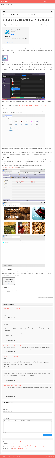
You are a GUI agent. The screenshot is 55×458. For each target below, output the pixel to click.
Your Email (5, 409)
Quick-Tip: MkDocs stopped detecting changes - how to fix (24, 445)
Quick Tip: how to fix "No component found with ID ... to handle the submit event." (27, 446)
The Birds (12, 443)
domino (41, 297)
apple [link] (5, 14)
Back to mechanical (17, 441)
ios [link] (19, 14)
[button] (5, 420)
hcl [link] (16, 14)
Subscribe (3, 456)
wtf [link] (34, 14)
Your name (5, 405)
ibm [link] (18, 14)
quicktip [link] (32, 14)
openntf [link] (25, 14)
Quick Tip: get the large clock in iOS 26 (19, 448)
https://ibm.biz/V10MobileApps (37, 349)
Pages (46, 1)
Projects (52, 1)
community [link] (9, 14)
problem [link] (28, 14)
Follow (8, 456)
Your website (5, 413)
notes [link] (23, 14)
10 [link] (3, 14)
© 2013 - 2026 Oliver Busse (49, 456)
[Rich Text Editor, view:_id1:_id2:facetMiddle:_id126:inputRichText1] (27, 426)
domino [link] (13, 14)
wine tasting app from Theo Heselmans (10, 167)
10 (39, 297)
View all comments (6, 451)
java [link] (21, 14)
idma (45, 297)
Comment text (6, 418)
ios (47, 297)
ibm (43, 297)
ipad (49, 297)
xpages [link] (36, 14)
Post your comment (47, 435)
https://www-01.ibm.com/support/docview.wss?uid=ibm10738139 (32, 105)
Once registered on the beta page (23, 25)
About (41, 1)
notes (51, 297)
